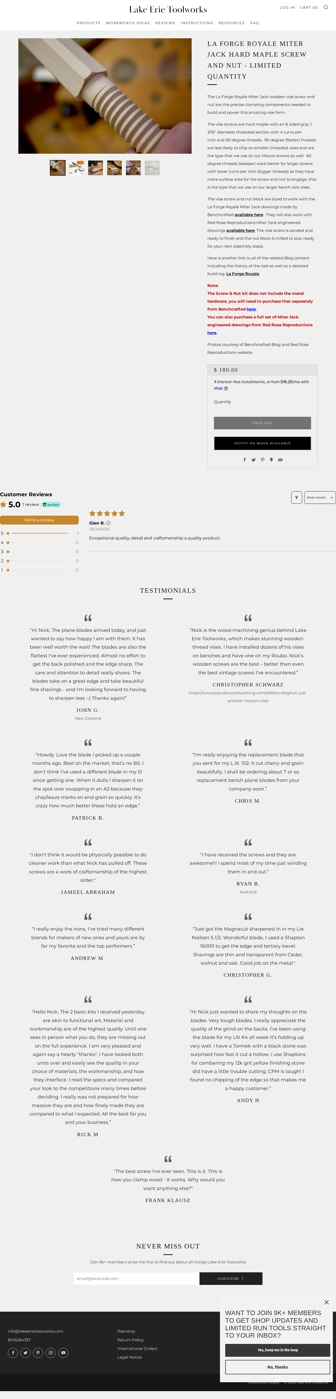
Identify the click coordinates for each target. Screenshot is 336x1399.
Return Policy (130, 1339)
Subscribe (228, 1278)
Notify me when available (262, 443)
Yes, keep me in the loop (278, 1350)
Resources (232, 23)
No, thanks (277, 1367)
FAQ (254, 23)
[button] (58, 168)
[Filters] (296, 497)
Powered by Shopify (264, 1382)
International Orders (137, 1348)
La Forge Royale (242, 273)
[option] (105, 96)
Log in (287, 7)
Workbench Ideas (128, 23)
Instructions (197, 23)
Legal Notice (129, 1357)
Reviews (165, 23)
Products (89, 23)
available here (249, 214)
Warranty (126, 1331)
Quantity (222, 401)
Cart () (309, 7)
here (251, 309)
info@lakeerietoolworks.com (35, 1331)
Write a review (39, 519)
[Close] (326, 1302)
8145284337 (19, 1339)
